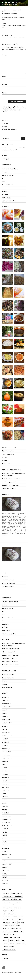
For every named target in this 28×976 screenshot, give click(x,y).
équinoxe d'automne (8, 946)
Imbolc (18, 925)
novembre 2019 (6, 703)
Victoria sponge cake (8, 454)
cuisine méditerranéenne (9, 914)
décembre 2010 (6, 816)
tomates (18, 943)
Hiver (3, 188)
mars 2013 (5, 739)
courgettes (6, 905)
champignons (18, 896)
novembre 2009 (6, 858)
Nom (4, 76)
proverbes (21, 37)
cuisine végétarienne (17, 916)
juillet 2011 (5, 796)
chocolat (5, 902)
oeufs (9, 931)
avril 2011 (4, 803)
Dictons (14, 37)
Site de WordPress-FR (8, 586)
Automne (4, 172)
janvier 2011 (5, 813)
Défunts (21, 919)
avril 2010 (5, 841)
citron (17, 902)
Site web (5, 93)
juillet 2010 (5, 832)
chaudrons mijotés (16, 899)
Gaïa (3, 181)
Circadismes (9, 2)
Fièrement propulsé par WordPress (11, 972)
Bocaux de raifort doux (8, 451)
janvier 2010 (5, 851)
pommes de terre (7, 937)
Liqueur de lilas (15, 478)
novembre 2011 (6, 784)
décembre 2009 (6, 854)
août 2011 (5, 793)
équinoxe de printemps (9, 949)
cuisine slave (6, 916)
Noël (4, 931)
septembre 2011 (6, 790)
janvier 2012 (5, 780)
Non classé (8, 35)
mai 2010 (4, 838)
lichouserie (6, 928)
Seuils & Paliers (6, 197)
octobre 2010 (6, 822)
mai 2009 (4, 877)
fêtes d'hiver (6, 922)
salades (5, 940)
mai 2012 (4, 771)
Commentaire (6, 55)
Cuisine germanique (8, 911)
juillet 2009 (5, 870)
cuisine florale (17, 908)
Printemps (5, 194)
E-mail (4, 85)
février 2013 (5, 742)
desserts (14, 919)
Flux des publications (7, 580)
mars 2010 (5, 845)
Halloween (21, 922)
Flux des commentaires (8, 583)
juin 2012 (4, 768)
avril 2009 (5, 880)
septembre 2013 (6, 735)
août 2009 (5, 867)
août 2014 (5, 726)
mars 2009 (5, 883)
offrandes (15, 931)
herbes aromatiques (8, 925)
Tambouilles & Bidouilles (8, 201)
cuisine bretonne (15, 905)
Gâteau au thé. (15, 485)
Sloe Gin (4, 460)
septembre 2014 (6, 723)
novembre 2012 (6, 752)
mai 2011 (4, 800)
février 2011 (5, 809)
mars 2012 (5, 774)
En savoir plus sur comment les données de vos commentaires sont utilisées (13, 110)
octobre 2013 (6, 732)
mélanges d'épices (16, 928)
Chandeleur (6, 899)
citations (8, 37)
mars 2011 (5, 806)
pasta (21, 931)
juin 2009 (4, 874)
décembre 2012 (6, 748)
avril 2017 (4, 710)
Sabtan (4, 488)
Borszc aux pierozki (7, 475)
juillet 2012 (5, 764)
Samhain (11, 940)
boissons (19, 893)
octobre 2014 (6, 719)
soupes (5, 943)
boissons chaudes (8, 896)
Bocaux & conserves (7, 175)
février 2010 (5, 848)
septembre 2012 (6, 758)
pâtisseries (17, 937)
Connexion (5, 576)
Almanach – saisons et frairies (10, 168)
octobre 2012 (6, 755)
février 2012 (5, 777)
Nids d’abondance (7, 463)
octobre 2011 (6, 787)
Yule (23, 943)
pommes (12, 934)
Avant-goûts (5, 159)
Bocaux (13, 893)
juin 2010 (4, 835)
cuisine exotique (7, 908)
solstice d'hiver (20, 940)
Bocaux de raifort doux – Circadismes (12, 473)
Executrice (5, 665)
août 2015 (5, 716)
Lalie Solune (5, 478)
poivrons (5, 934)
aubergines (6, 893)
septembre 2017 (6, 707)
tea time (11, 943)
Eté (3, 178)
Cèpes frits (5, 457)
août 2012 (5, 761)
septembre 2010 (6, 825)
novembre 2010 (6, 819)
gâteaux (14, 922)
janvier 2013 (5, 745)
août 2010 (5, 829)
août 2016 (5, 713)
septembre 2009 (7, 864)
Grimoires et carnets (7, 185)
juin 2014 (4, 729)
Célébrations (6, 919)
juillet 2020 (5, 700)
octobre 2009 (6, 861)
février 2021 (5, 697)
